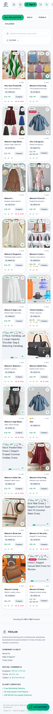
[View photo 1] (10, 77)
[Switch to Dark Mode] (13, 4)
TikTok (39, 710)
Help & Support (8, 657)
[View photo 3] (14, 77)
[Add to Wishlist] (22, 54)
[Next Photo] (23, 65)
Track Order (7, 660)
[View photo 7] (19, 525)
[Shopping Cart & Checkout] (40, 4)
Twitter (46, 710)
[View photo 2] (12, 77)
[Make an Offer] (22, 76)
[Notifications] (20, 4)
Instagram (31, 710)
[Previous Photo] (5, 65)
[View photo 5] (18, 77)
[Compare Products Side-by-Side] (46, 4)
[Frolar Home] (5, 4)
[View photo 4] (16, 77)
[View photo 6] (17, 525)
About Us (6, 653)
